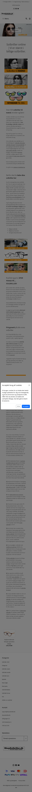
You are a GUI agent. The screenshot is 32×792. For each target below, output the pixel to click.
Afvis (18, 406)
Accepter (26, 406)
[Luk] (29, 385)
